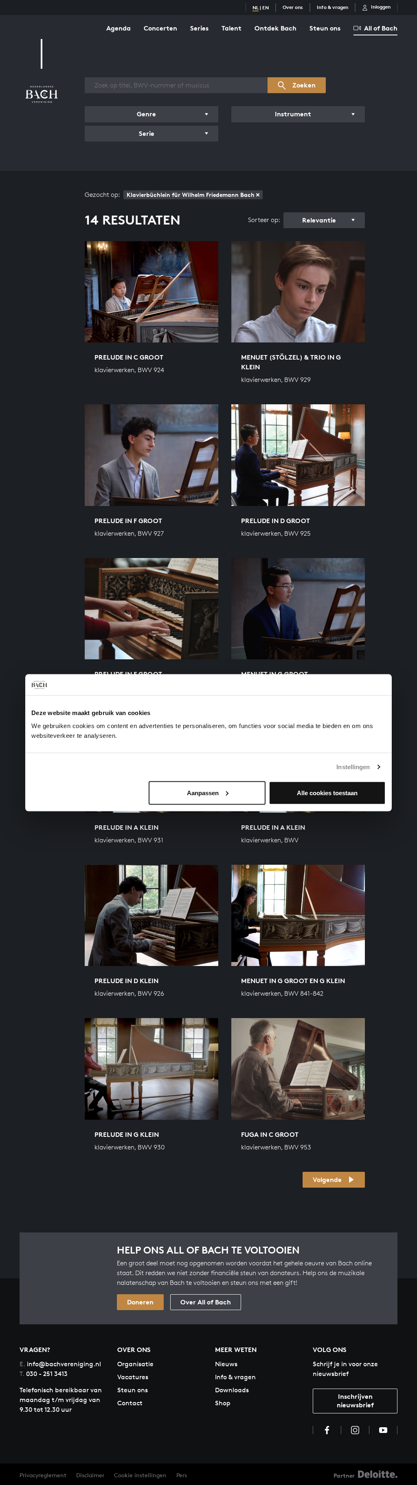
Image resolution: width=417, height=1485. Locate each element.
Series (199, 28)
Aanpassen (203, 792)
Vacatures (132, 1377)
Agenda (118, 28)
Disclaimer (90, 1475)
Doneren (140, 1302)
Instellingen (353, 766)
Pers (181, 1475)
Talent (231, 28)
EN (265, 7)
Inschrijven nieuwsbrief (355, 1400)
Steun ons (324, 28)
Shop (222, 1403)
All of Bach (380, 28)
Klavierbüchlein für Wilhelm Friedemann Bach (191, 194)
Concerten (160, 28)
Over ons (293, 7)
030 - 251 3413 (44, 1374)
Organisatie (135, 1364)
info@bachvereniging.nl (60, 1364)
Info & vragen (332, 7)
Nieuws (226, 1364)
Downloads (232, 1390)
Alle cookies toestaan (327, 792)
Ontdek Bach (275, 28)
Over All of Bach (205, 1302)
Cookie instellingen (140, 1475)
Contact (130, 1403)
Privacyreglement (43, 1475)
